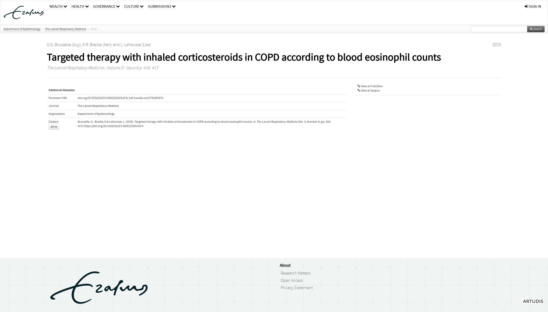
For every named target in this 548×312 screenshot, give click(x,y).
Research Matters (295, 273)
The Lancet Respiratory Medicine (65, 29)
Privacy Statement (297, 287)
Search (537, 29)
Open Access (292, 280)
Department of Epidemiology (21, 29)
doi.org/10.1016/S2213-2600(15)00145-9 (103, 98)
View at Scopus (370, 90)
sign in (534, 6)
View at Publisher (371, 86)
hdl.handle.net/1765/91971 (146, 98)
